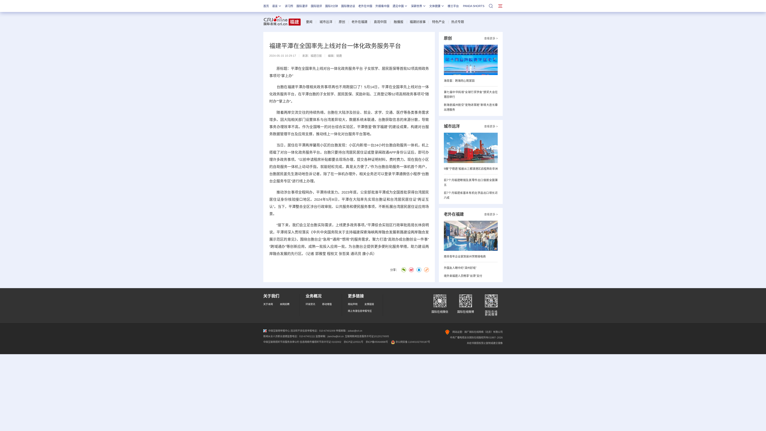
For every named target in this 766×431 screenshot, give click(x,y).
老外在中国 (365, 6)
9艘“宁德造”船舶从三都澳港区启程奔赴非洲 (471, 168)
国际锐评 (316, 6)
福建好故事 (418, 22)
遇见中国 (398, 6)
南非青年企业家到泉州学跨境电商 (465, 256)
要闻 (309, 22)
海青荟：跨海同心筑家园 (459, 80)
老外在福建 (359, 22)
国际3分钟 (331, 6)
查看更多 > (491, 38)
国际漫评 (302, 6)
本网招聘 (284, 304)
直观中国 (380, 22)
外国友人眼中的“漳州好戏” (460, 267)
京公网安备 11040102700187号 (412, 342)
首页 (266, 6)
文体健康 (434, 6)
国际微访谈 (348, 6)
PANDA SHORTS (473, 6)
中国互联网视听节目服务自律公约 (281, 342)
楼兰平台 (453, 6)
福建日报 (316, 55)
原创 (342, 22)
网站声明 (352, 304)
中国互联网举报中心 (279, 330)
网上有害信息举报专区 (360, 311)
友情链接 (369, 304)
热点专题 (457, 22)
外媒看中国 (382, 6)
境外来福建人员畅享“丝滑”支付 (463, 275)
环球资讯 (310, 304)
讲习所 (289, 6)
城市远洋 (326, 22)
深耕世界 (416, 6)
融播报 (398, 22)
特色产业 (438, 22)
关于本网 (268, 304)
